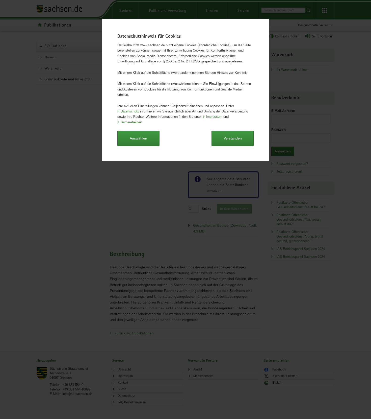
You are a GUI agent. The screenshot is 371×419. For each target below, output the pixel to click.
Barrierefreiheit (131, 122)
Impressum (214, 117)
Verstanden (233, 138)
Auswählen (138, 138)
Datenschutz (130, 111)
